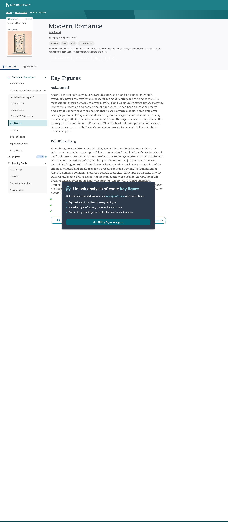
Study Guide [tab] (11, 66)
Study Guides (21, 12)
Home (9, 12)
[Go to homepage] (18, 5)
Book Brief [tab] (32, 66)
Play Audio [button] (84, 58)
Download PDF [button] (61, 58)
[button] (96, 58)
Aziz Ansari (55, 32)
